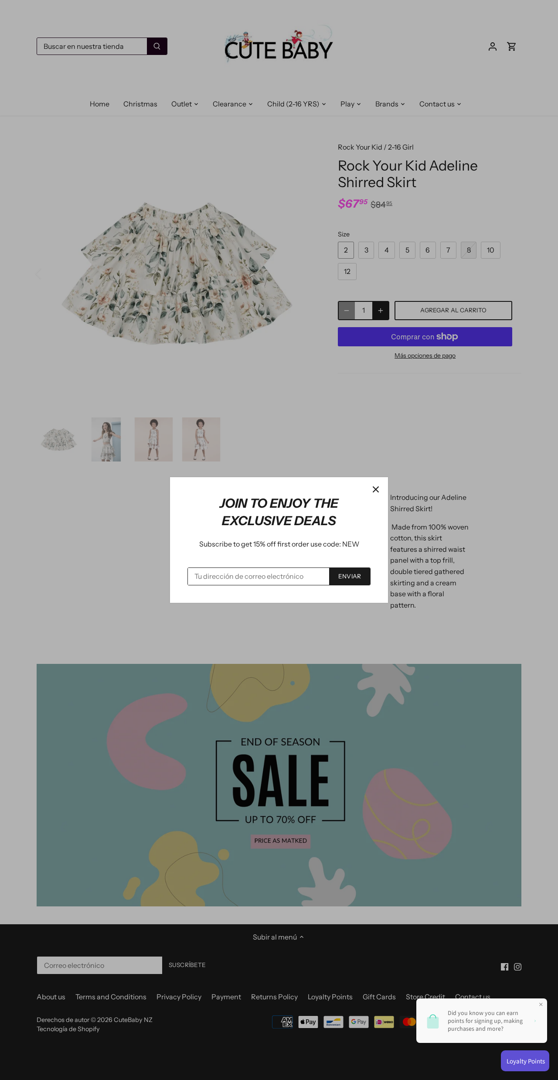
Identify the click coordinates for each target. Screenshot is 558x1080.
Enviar (349, 576)
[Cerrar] (375, 489)
